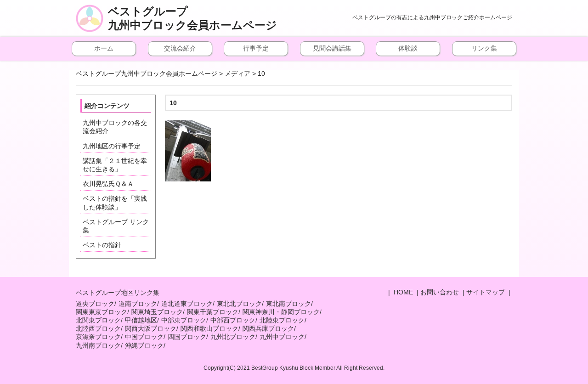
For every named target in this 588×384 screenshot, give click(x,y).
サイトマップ (485, 292)
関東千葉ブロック (212, 312)
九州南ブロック (98, 345)
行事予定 (256, 48)
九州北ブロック (232, 336)
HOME (402, 292)
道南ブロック (138, 303)
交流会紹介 (180, 48)
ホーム (103, 48)
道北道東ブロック (187, 303)
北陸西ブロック (98, 328)
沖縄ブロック (144, 345)
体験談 (408, 48)
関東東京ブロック (101, 312)
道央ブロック (95, 303)
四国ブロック (187, 336)
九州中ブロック (282, 336)
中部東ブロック (183, 320)
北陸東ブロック (282, 320)
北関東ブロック (98, 320)
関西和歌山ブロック (209, 328)
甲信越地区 (141, 320)
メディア (237, 73)
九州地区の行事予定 (112, 146)
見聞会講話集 (332, 48)
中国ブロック (144, 336)
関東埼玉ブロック (157, 312)
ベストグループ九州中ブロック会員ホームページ (192, 18)
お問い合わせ (439, 292)
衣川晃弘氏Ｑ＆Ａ (108, 183)
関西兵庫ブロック (268, 328)
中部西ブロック (232, 320)
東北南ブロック (288, 303)
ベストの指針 (102, 244)
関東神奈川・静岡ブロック (281, 312)
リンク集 (484, 48)
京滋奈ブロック (98, 336)
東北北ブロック (239, 303)
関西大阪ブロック (150, 328)
